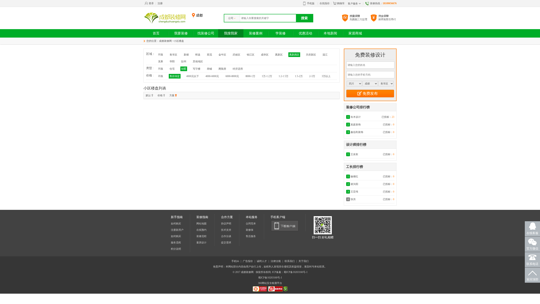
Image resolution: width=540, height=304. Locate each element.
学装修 (280, 33)
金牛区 (222, 54)
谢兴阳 (354, 184)
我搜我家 (231, 33)
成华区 (265, 54)
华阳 (172, 61)
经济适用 (238, 68)
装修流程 (201, 236)
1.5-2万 (299, 76)
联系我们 (290, 261)
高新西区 (294, 54)
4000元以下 (192, 76)
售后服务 (251, 236)
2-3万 (312, 76)
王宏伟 (354, 191)
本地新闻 (330, 33)
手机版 (311, 3)
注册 (160, 3)
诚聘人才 (262, 261)
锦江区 (250, 54)
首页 (156, 33)
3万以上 (326, 76)
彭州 (183, 61)
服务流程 (176, 242)
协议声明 (226, 223)
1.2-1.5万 (283, 76)
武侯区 (236, 54)
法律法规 (276, 261)
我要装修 (181, 33)
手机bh (235, 261)
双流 (209, 54)
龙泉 (160, 61)
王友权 (354, 154)
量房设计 (201, 242)
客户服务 (353, 3)
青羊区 (173, 54)
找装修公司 (205, 33)
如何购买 (176, 223)
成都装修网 (165, 40)
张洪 (353, 199)
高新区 (279, 54)
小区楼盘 (179, 40)
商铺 (209, 68)
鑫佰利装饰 (357, 132)
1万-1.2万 (267, 76)
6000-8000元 (232, 76)
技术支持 (226, 229)
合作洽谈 (226, 236)
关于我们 (303, 261)
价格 (160, 95)
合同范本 (251, 223)
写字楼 (196, 68)
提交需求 (226, 242)
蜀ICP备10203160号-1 (270, 277)
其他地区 (198, 61)
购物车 (341, 3)
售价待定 (175, 76)
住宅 (172, 68)
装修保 (249, 229)
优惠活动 (305, 33)
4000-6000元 (212, 76)
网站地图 (201, 223)
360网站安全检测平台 (270, 283)
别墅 (183, 68)
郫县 (197, 54)
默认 (148, 95)
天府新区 (311, 54)
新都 (186, 54)
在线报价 (325, 3)
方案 (171, 95)
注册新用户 (177, 229)
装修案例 (255, 33)
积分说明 (176, 248)
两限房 (222, 68)
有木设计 (356, 116)
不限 (160, 54)
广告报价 (248, 261)
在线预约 (201, 229)
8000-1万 (250, 76)
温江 (325, 54)
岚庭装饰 (356, 124)
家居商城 (355, 33)
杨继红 (354, 176)
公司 (230, 18)
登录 (151, 3)
